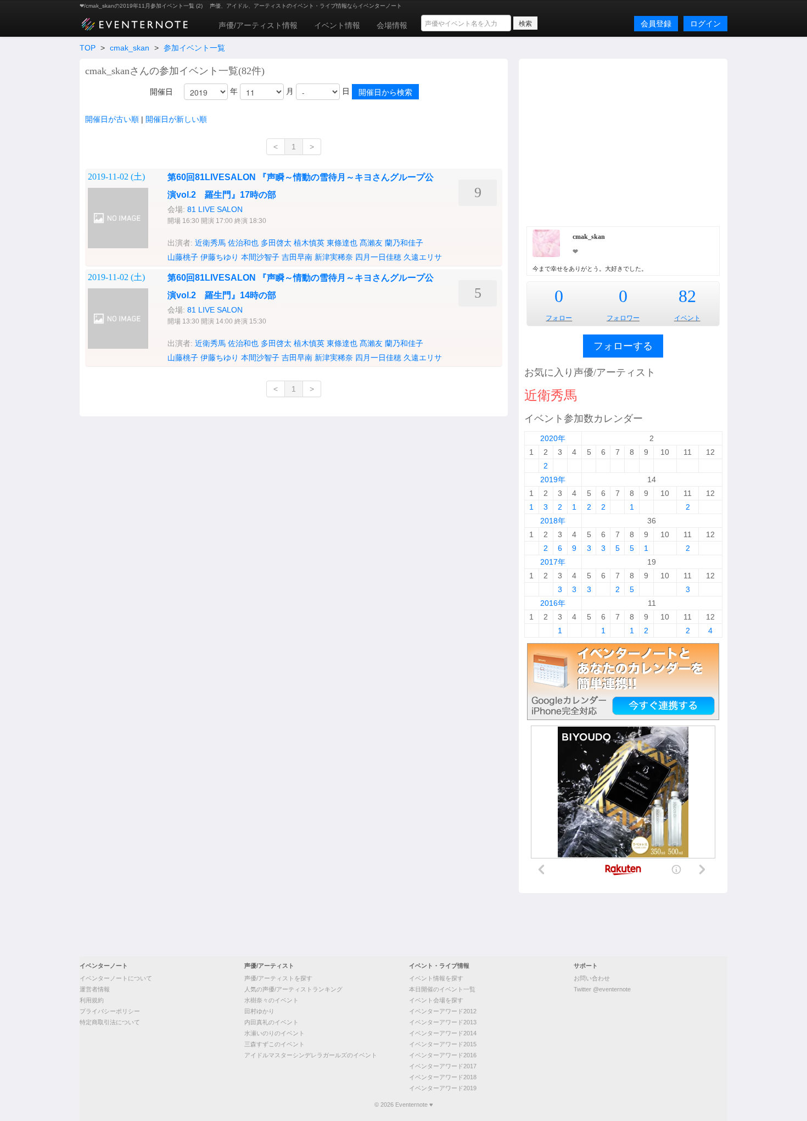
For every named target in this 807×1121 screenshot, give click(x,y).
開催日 (161, 91)
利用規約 (92, 1000)
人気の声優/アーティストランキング (293, 989)
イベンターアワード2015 (443, 1044)
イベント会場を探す (436, 1000)
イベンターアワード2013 (443, 1022)
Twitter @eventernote (602, 989)
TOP (88, 47)
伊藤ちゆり (219, 257)
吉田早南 (297, 257)
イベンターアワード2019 (443, 1088)
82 (687, 296)
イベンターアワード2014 (443, 1033)
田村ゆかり (259, 1011)
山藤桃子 (182, 257)
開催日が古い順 (112, 119)
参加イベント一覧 (194, 47)
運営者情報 (95, 989)
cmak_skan (129, 47)
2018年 (552, 520)
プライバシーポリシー (110, 1011)
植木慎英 (309, 242)
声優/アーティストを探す (278, 978)
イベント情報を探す (436, 978)
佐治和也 (243, 242)
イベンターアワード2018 (443, 1077)
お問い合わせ (592, 978)
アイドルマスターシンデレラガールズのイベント (310, 1055)
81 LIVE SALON (215, 209)
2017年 (552, 561)
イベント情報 (337, 25)
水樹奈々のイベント (271, 1000)
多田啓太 (276, 242)
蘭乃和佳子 (404, 242)
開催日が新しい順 (176, 119)
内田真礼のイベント (271, 1022)
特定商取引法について (110, 1022)
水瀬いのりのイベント (274, 1033)
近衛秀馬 (210, 242)
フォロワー (623, 318)
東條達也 (342, 242)
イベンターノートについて (116, 978)
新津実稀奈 (334, 257)
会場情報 (392, 25)
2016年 (552, 603)
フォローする (623, 346)
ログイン (705, 23)
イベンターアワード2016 (443, 1055)
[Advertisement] (623, 141)
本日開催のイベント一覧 (442, 989)
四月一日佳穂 (378, 257)
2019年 (552, 479)
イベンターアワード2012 (443, 1011)
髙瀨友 (371, 242)
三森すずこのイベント (274, 1044)
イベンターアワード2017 (443, 1066)
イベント (687, 318)
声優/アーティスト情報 (258, 25)
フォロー (559, 318)
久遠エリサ (423, 257)
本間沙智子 (260, 257)
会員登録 (656, 23)
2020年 (552, 438)
